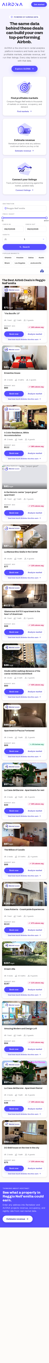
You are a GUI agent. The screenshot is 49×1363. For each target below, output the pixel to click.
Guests (6, 235)
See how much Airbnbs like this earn (24, 339)
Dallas (31, 258)
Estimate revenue (18, 1219)
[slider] (2, 218)
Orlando (8, 258)
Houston (19, 258)
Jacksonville (35, 263)
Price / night (9, 214)
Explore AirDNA (24, 68)
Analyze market (35, 334)
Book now (13, 334)
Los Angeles (20, 263)
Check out (30, 224)
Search (24, 247)
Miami (7, 263)
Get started (39, 4)
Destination (8, 204)
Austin (41, 258)
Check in (7, 224)
